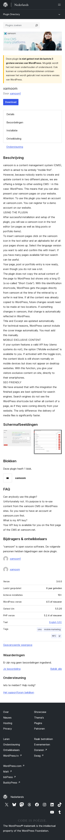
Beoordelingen (14, 122)
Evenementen (42, 744)
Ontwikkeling (13, 138)
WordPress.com (14, 765)
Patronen (39, 728)
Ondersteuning (14, 146)
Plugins (38, 723)
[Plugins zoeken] (36, 25)
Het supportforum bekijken (18, 692)
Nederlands (17, 796)
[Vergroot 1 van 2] (27, 433)
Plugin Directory (11, 14)
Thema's (39, 717)
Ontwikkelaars (11, 750)
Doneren (40, 750)
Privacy (7, 728)
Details (10, 114)
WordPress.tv (12, 755)
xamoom (15, 569)
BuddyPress (11, 782)
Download (10, 102)
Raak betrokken (43, 739)
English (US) (55, 622)
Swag (39, 755)
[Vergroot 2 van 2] (57, 433)
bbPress (9, 777)
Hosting (7, 723)
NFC (54, 636)
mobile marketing (52, 629)
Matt (7, 771)
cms (40, 629)
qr (60, 636)
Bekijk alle (56, 668)
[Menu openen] (60, 4)
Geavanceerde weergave (17, 644)
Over (6, 712)
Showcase (40, 712)
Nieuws (7, 717)
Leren (6, 739)
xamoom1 (15, 93)
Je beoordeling (12, 668)
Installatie (12, 130)
